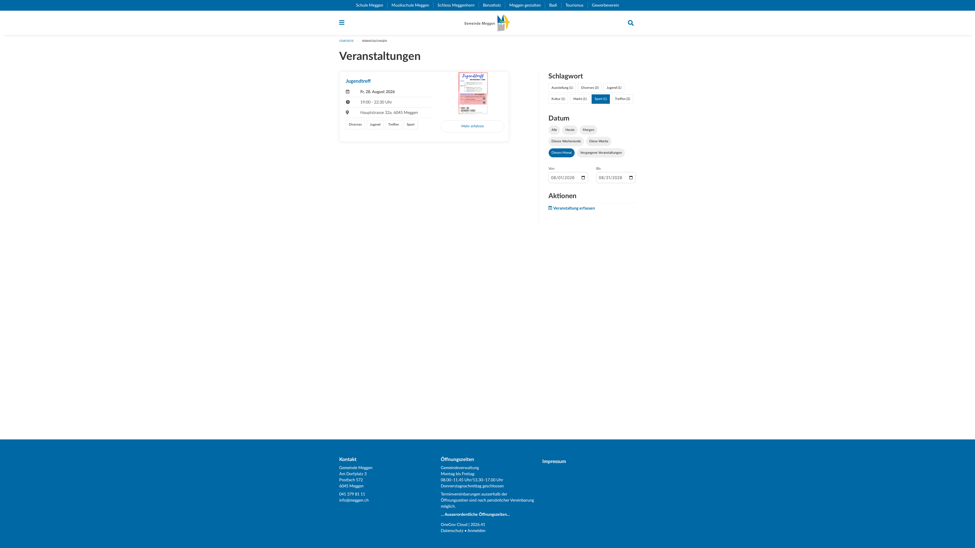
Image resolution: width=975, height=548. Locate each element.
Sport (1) (601, 98)
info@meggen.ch (354, 500)
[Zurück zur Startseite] (487, 23)
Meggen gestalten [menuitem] (527, 5)
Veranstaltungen (374, 41)
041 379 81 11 (352, 494)
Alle (554, 129)
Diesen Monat (561, 152)
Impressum (554, 461)
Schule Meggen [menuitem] (371, 5)
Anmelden (476, 531)
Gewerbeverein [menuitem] (607, 5)
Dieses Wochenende (566, 141)
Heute (570, 129)
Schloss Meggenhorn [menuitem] (458, 5)
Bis (598, 168)
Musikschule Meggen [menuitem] (412, 5)
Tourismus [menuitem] (576, 5)
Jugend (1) (614, 87)
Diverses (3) (589, 87)
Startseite (346, 41)
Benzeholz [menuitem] (494, 5)
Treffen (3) (622, 98)
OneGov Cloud (454, 525)
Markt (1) (580, 98)
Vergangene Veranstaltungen (601, 152)
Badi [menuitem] (555, 5)
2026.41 (477, 525)
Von (551, 168)
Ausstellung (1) (562, 87)
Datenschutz (452, 531)
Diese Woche (598, 141)
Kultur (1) (558, 98)
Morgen (588, 129)
